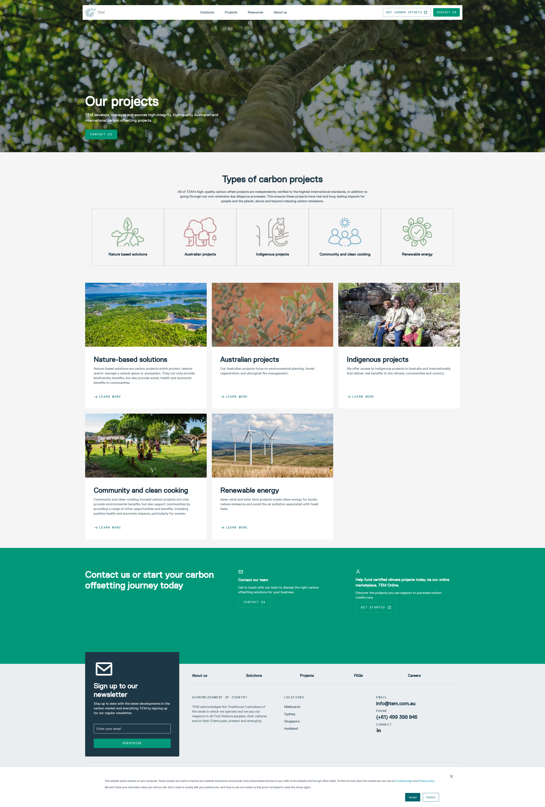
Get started (373, 607)
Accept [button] (413, 797)
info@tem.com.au (396, 703)
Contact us (446, 12)
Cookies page (404, 780)
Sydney (289, 714)
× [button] (451, 775)
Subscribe (132, 743)
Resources (255, 12)
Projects (231, 12)
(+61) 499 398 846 (396, 717)
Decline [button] (430, 797)
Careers (414, 675)
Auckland (291, 728)
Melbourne (292, 707)
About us (280, 12)
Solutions (207, 12)
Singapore (292, 721)
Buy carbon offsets (404, 12)
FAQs (358, 675)
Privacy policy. (426, 780)
